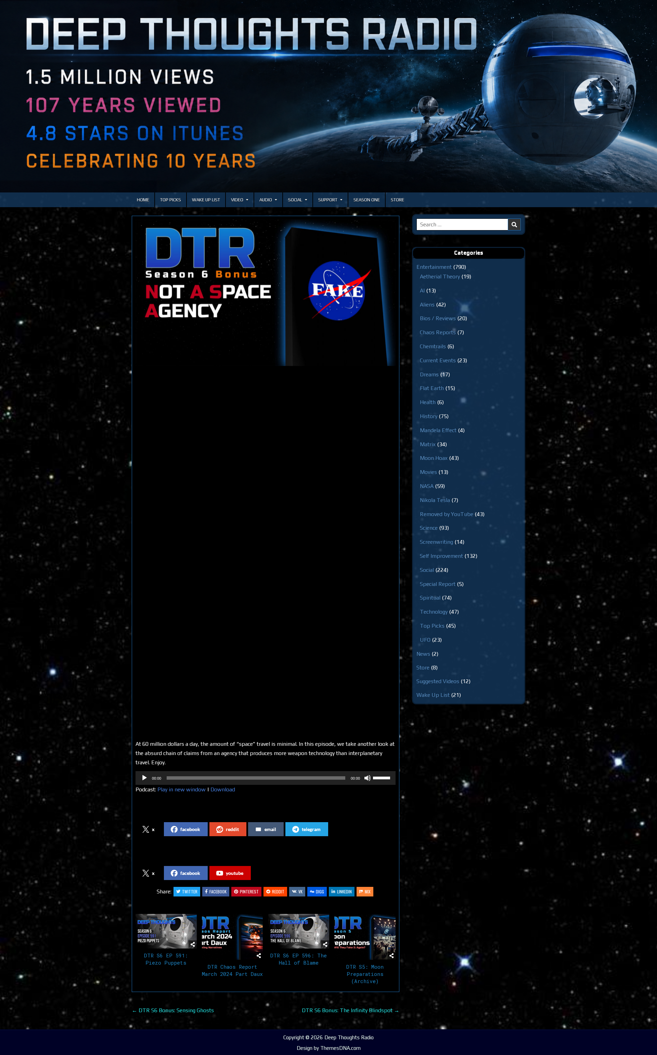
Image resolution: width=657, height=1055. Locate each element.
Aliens (427, 304)
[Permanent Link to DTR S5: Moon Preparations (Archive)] (365, 937)
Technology (434, 611)
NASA (427, 486)
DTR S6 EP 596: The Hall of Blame (298, 959)
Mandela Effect (438, 430)
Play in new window (181, 789)
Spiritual (430, 597)
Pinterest (249, 891)
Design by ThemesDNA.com (329, 1048)
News (423, 654)
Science (429, 528)
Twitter (189, 891)
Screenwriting (436, 542)
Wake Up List (206, 199)
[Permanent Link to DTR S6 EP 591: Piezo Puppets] (166, 931)
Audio (265, 199)
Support (327, 199)
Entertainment (434, 267)
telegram (311, 829)
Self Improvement (441, 556)
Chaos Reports (438, 332)
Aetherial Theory (440, 276)
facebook (190, 829)
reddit (232, 829)
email (270, 829)
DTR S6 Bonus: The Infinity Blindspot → (350, 1010)
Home (143, 199)
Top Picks (170, 199)
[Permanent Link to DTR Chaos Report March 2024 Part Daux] (232, 937)
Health (428, 402)
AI (422, 290)
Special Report (437, 584)
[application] (266, 778)
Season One (366, 199)
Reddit (278, 891)
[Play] (144, 778)
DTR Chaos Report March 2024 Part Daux (232, 970)
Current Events (438, 360)
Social (295, 199)
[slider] (382, 777)
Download (222, 789)
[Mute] (367, 778)
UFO (425, 640)
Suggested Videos (437, 681)
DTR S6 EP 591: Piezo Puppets (166, 959)
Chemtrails (433, 346)
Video (237, 199)
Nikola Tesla (435, 500)
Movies (428, 472)
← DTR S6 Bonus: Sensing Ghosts (173, 1010)
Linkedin (344, 891)
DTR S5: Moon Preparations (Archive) (365, 973)
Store (397, 199)
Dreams (429, 374)
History (428, 416)
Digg (320, 891)
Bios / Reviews (438, 318)
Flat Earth (432, 388)
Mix (368, 891)
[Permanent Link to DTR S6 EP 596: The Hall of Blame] (299, 931)
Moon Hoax (434, 458)
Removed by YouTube (446, 514)
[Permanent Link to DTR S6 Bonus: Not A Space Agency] (266, 292)
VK (300, 891)
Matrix (428, 444)
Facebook (218, 891)
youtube (234, 873)
